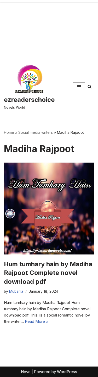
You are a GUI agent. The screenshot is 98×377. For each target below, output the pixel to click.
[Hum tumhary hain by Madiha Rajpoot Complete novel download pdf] (49, 208)
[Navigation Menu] (79, 86)
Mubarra (16, 291)
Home (9, 132)
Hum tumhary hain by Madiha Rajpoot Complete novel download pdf (48, 272)
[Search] (89, 86)
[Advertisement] (49, 30)
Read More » (36, 321)
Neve (26, 371)
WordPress (67, 371)
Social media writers (35, 132)
